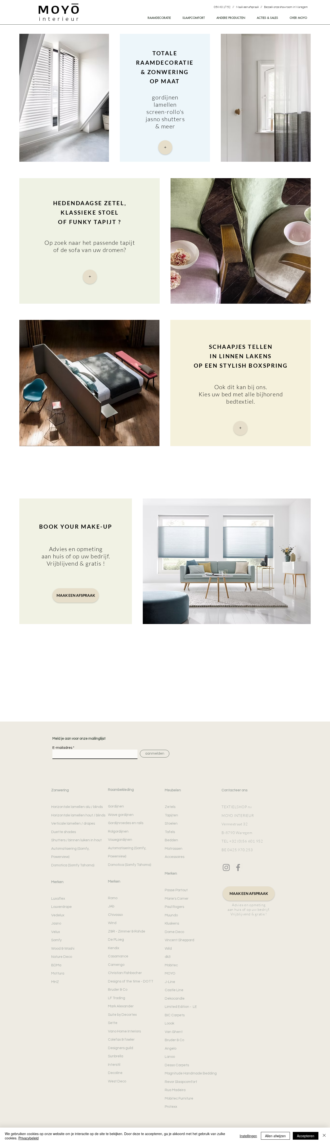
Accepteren (305, 1135)
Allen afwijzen (275, 1135)
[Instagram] (226, 867)
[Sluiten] (324, 1135)
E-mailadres (62, 748)
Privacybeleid (28, 1138)
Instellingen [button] (248, 1135)
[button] (296, 17)
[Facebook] (238, 867)
